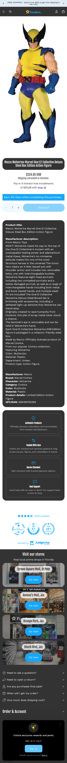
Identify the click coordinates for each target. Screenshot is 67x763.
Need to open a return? (21, 679)
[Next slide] (63, 3)
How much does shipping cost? (26, 700)
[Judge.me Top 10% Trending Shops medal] (48, 529)
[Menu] (3, 11)
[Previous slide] (3, 3)
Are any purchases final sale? (24, 686)
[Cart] (63, 11)
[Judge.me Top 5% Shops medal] (33, 529)
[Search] (10, 11)
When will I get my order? (22, 693)
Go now (33, 579)
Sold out (43, 207)
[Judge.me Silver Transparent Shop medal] (18, 529)
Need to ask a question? (21, 672)
